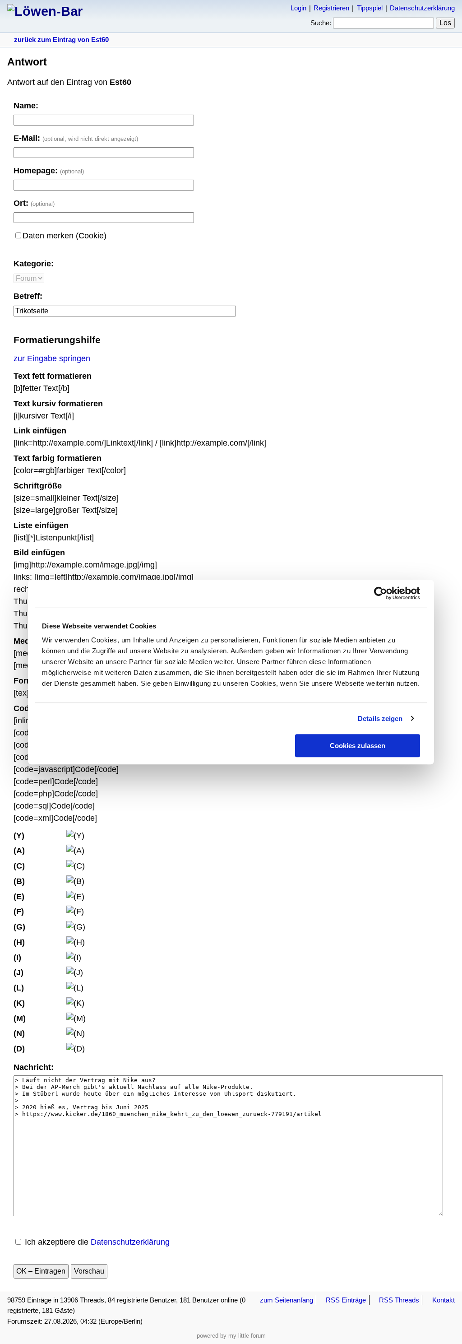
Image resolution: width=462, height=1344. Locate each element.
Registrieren (331, 8)
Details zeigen (380, 718)
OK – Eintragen (40, 1271)
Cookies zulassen (357, 745)
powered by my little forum (231, 1335)
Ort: (34, 203)
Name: (26, 105)
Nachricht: (34, 1067)
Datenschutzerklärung (422, 8)
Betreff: (28, 296)
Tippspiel (370, 8)
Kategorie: (34, 263)
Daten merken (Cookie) (64, 235)
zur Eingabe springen (52, 358)
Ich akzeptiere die (97, 1241)
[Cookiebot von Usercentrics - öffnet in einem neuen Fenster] (380, 593)
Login (298, 8)
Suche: (320, 23)
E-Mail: (76, 138)
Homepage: (49, 170)
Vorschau (89, 1271)
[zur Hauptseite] (45, 11)
